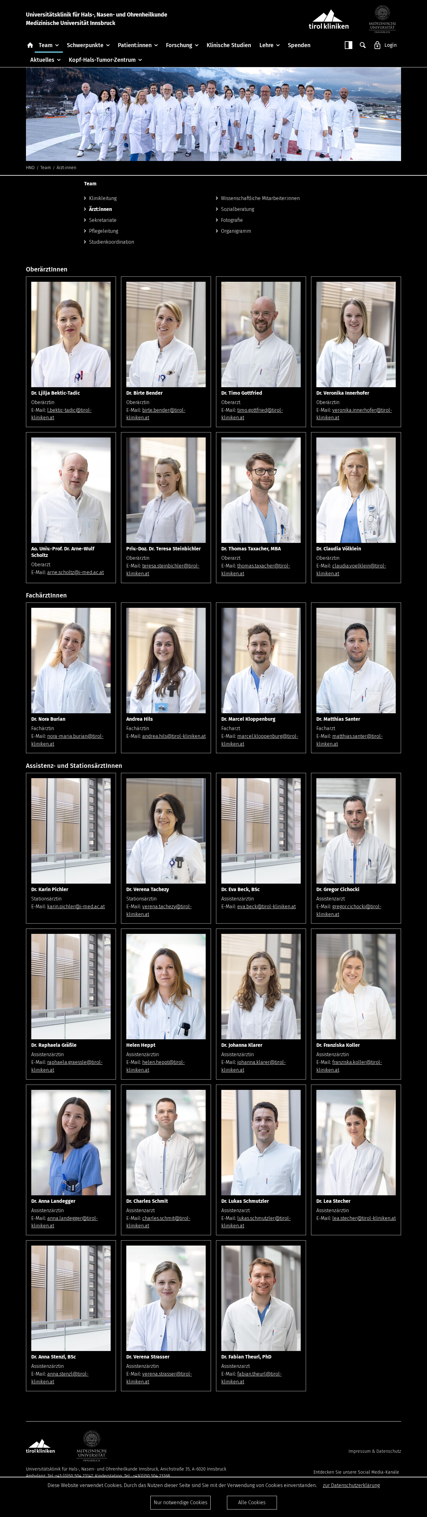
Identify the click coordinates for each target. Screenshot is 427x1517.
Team (46, 45)
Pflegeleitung (103, 231)
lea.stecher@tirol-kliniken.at (364, 1218)
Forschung (179, 45)
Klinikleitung (103, 198)
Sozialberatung (237, 209)
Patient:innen (135, 45)
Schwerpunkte (85, 45)
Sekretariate (103, 220)
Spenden (299, 45)
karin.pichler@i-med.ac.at (76, 907)
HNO (30, 167)
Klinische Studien (229, 45)
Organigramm (236, 231)
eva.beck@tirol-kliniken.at (266, 907)
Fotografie (232, 220)
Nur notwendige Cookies (180, 1502)
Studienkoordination (111, 242)
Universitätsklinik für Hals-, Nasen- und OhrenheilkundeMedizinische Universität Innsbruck (96, 19)
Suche (363, 45)
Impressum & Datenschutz (375, 1451)
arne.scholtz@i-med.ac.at (75, 572)
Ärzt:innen (100, 209)
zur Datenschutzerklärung (351, 1485)
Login (390, 45)
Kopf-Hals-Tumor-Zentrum (102, 59)
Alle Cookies (251, 1502)
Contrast (348, 45)
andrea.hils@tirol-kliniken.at (174, 736)
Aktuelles (42, 59)
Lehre (266, 45)
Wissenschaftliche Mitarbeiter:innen (260, 198)
